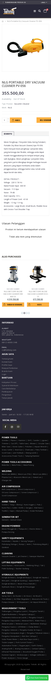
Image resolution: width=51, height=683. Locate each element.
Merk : (4, 107)
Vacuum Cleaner (13, 289)
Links (43, 2)
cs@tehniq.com (9, 350)
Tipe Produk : (8, 104)
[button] (22, 313)
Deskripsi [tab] (8, 133)
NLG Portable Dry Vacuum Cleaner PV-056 (23, 84)
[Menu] (35, 11)
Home (3, 21)
